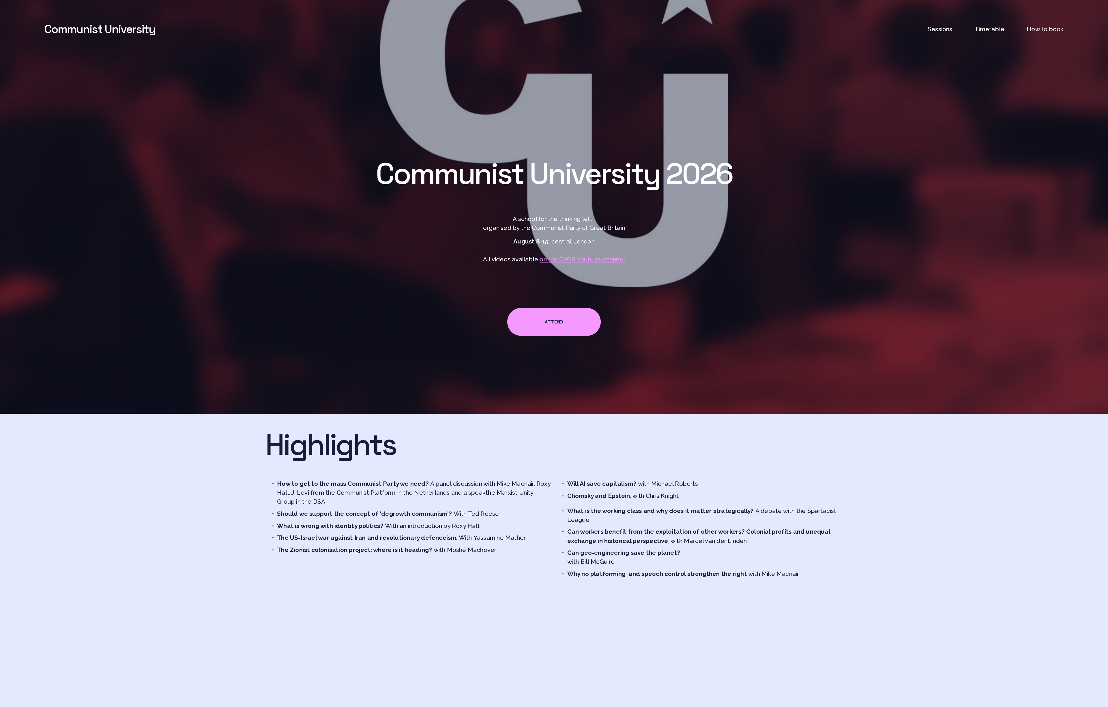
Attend (554, 322)
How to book (1045, 29)
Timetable (989, 29)
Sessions (940, 29)
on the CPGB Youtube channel (582, 259)
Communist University (99, 29)
